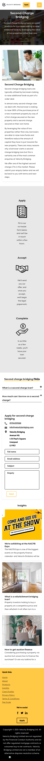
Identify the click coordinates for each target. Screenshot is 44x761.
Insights (5, 688)
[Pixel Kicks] (22, 757)
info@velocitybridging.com (22, 427)
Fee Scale (6, 702)
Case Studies (8, 691)
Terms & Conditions (10, 699)
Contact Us (22, 40)
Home (4, 677)
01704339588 (15, 423)
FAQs (37, 378)
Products (6, 684)
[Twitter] (22, 713)
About (5, 681)
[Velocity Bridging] (11, 5)
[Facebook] (17, 713)
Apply (26, 4)
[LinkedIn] (26, 713)
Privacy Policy (8, 695)
